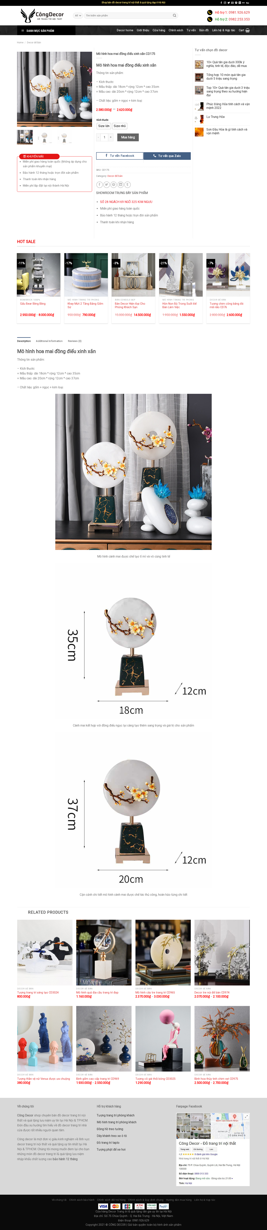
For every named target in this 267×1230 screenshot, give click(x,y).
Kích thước (102, 120)
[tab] (24, 341)
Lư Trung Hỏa (215, 117)
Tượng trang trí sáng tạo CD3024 (38, 992)
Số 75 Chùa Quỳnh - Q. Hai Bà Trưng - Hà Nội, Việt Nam (138, 1216)
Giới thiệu (143, 30)
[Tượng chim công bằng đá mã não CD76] (228, 275)
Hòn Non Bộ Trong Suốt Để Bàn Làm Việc (179, 305)
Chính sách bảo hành (82, 1200)
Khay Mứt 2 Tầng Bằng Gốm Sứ (85, 305)
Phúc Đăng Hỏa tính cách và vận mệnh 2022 (228, 106)
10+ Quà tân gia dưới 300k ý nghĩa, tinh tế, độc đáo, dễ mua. (226, 64)
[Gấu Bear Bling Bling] (38, 275)
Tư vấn (191, 30)
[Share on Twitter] (106, 184)
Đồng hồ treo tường (110, 1129)
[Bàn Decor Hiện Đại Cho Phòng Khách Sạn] (133, 275)
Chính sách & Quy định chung (145, 1200)
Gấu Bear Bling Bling (33, 303)
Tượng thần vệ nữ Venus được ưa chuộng (43, 1078)
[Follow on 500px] (247, 3)
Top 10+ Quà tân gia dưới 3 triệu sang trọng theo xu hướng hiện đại (228, 91)
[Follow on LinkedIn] (240, 3)
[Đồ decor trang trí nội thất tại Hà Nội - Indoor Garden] (42, 16)
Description (24, 341)
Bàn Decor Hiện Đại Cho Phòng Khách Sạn (130, 305)
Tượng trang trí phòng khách (115, 1115)
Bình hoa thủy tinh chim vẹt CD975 (216, 1078)
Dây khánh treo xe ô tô (112, 1136)
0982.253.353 (239, 19)
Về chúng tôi (59, 1200)
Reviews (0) (75, 341)
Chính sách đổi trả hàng (111, 1200)
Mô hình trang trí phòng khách (116, 1122)
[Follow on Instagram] (225, 3)
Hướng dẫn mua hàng (179, 1200)
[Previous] (23, 89)
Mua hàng (128, 137)
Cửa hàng (159, 30)
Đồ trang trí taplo (108, 1143)
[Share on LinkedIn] (120, 184)
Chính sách (176, 30)
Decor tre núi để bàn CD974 (211, 992)
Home (20, 42)
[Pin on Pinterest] (113, 184)
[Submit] (174, 15)
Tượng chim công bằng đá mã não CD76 (226, 305)
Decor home (125, 30)
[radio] (104, 126)
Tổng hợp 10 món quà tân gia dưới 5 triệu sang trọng (225, 76)
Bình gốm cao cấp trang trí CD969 (97, 1078)
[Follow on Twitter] (229, 3)
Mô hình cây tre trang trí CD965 (155, 992)
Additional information (49, 341)
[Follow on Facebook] (221, 3)
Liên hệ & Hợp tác (223, 30)
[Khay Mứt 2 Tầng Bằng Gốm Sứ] (86, 275)
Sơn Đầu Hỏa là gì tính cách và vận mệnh (226, 131)
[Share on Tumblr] (127, 184)
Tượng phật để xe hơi (111, 1149)
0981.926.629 (239, 12)
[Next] (85, 89)
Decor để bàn (34, 42)
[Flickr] (243, 3)
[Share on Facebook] (99, 184)
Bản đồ (204, 30)
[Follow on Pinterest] (236, 3)
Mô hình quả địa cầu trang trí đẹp (97, 992)
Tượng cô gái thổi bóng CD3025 (155, 1078)
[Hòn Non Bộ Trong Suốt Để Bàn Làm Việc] (181, 275)
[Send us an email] (232, 3)
